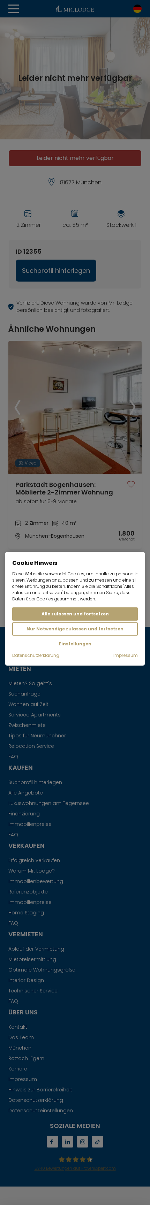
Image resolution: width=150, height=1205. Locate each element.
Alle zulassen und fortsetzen (75, 614)
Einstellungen (75, 644)
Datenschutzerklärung (35, 655)
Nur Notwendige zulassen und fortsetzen (75, 629)
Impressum (125, 655)
